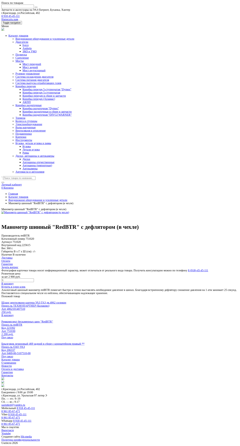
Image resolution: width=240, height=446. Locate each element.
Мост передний (31, 64)
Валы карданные (25, 127)
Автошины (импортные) (37, 165)
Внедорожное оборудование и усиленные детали (44, 38)
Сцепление (22, 57)
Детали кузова (31, 149)
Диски (26, 159)
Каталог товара (10, 359)
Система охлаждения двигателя (34, 76)
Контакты (7, 375)
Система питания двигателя (32, 79)
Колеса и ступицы (26, 121)
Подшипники (23, 133)
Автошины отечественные (38, 162)
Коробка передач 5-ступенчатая (41, 92)
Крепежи (20, 136)
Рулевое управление (27, 73)
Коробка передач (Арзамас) (38, 98)
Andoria (27, 48)
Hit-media (26, 436)
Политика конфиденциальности (20, 439)
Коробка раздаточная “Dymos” (40, 108)
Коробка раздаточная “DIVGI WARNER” (47, 114)
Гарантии (7, 372)
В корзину (7, 283)
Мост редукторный (34, 70)
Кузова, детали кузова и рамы (33, 143)
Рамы (25, 152)
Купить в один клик (13, 286)
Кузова (26, 146)
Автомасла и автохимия (29, 171)
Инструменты (23, 140)
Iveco (25, 45)
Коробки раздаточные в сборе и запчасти (47, 111)
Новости (6, 365)
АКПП (26, 102)
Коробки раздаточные (28, 105)
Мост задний (30, 67)
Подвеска (21, 54)
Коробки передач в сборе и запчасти (44, 95)
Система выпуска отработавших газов (38, 83)
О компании (8, 362)
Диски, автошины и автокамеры (34, 155)
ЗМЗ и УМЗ (29, 51)
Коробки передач (25, 86)
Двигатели (21, 41)
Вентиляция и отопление (30, 130)
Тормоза (20, 117)
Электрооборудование (28, 124)
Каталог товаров (18, 35)
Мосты (19, 60)
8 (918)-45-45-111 (198, 270)
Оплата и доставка (12, 369)
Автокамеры (30, 168)
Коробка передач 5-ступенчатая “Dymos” (46, 89)
